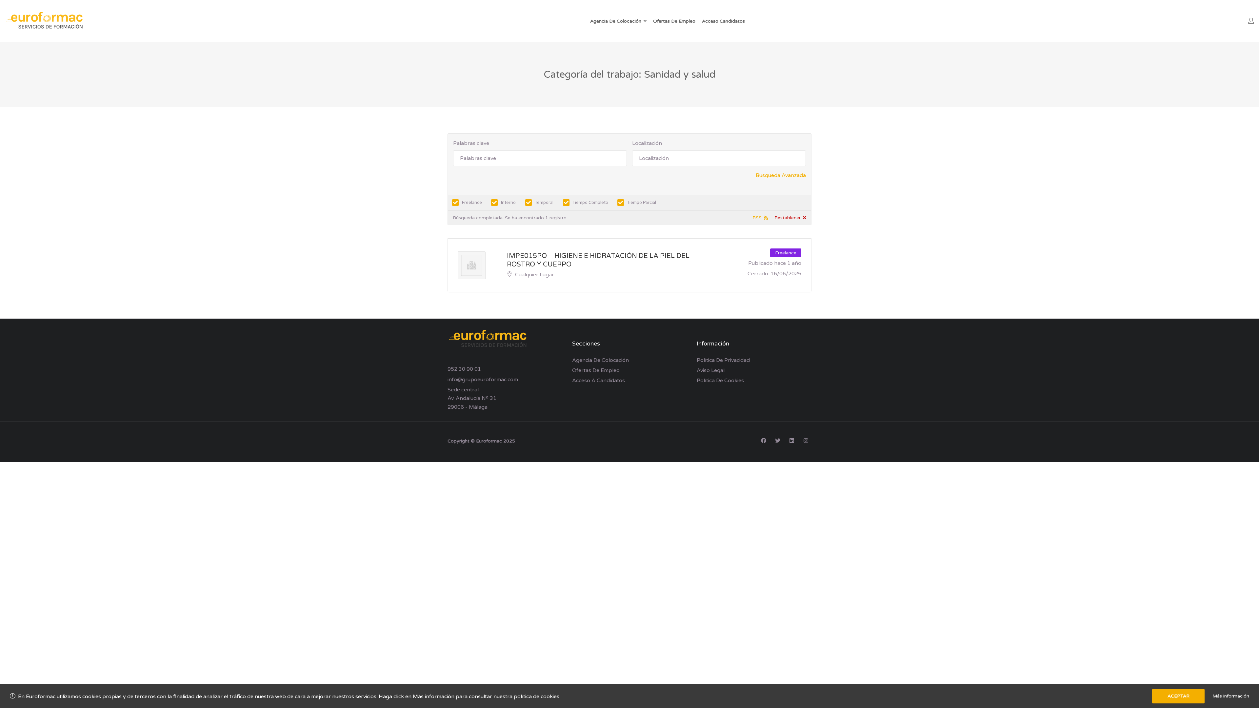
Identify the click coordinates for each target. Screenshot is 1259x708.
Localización (647, 143)
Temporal (544, 202)
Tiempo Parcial (641, 202)
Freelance (472, 202)
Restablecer (787, 218)
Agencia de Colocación (600, 360)
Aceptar (1178, 696)
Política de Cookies (720, 380)
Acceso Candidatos (723, 21)
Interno (508, 202)
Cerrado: (758, 273)
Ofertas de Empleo (674, 21)
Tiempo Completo (590, 202)
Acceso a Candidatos (598, 380)
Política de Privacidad (723, 360)
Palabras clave (471, 143)
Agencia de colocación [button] (615, 21)
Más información (1230, 696)
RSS (757, 218)
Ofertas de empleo (596, 370)
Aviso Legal (711, 370)
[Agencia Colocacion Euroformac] (46, 21)
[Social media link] (763, 440)
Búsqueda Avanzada (781, 175)
